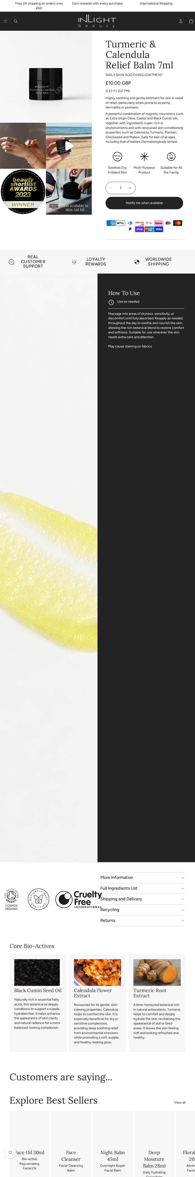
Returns (107, 920)
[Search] (15, 21)
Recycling (109, 909)
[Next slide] (180, 262)
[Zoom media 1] (46, 77)
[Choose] (78, 1139)
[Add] (37, 1139)
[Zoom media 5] (69, 192)
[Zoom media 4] (23, 192)
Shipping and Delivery (121, 899)
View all (179, 1103)
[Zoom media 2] (23, 146)
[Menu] (5, 21)
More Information (116, 877)
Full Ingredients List (118, 888)
